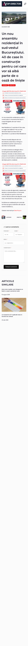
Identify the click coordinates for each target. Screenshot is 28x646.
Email (5, 239)
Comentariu (7, 247)
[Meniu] (25, 4)
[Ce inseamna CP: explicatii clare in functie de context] (14, 305)
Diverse (5, 85)
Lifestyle (12, 85)
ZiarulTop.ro (17, 210)
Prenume (6, 231)
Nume (16, 231)
